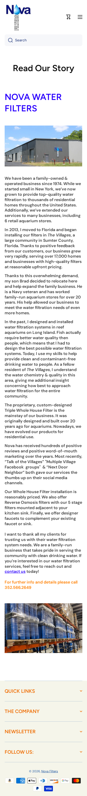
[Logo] (18, 17)
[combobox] (43, 40)
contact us (15, 571)
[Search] (9, 40)
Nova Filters (49, 771)
